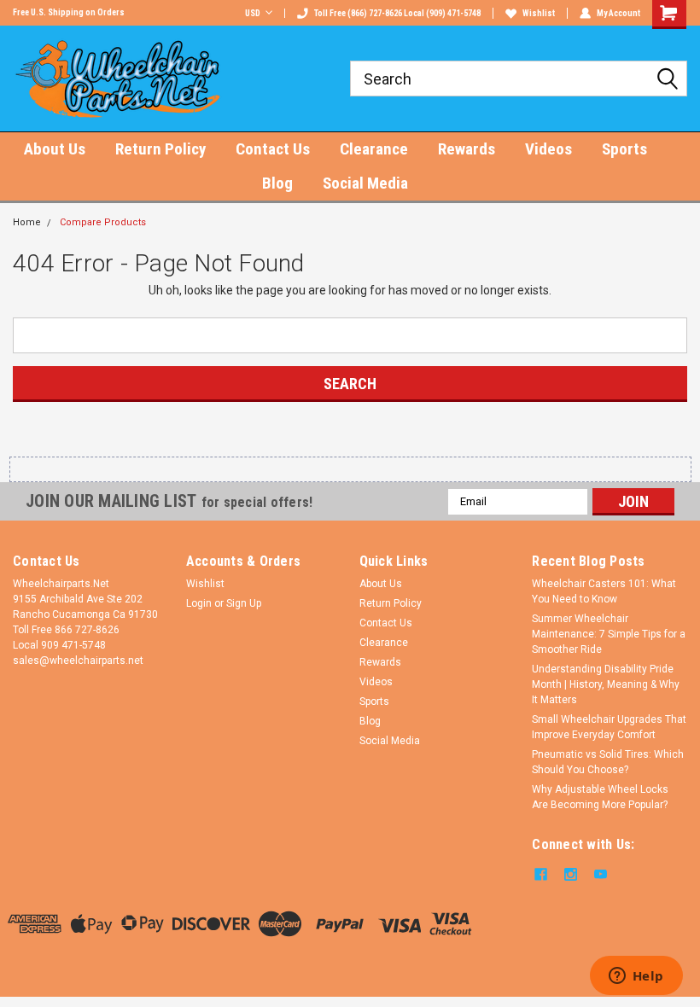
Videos (548, 149)
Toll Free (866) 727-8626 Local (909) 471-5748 (397, 13)
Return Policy (160, 149)
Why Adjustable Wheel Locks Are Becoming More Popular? (600, 797)
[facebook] (540, 874)
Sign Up (243, 603)
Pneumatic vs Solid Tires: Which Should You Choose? (608, 762)
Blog (277, 183)
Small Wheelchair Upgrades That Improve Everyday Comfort (609, 727)
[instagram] (570, 874)
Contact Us (273, 149)
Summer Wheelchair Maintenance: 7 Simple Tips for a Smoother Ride (608, 634)
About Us (54, 149)
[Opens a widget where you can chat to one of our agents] (636, 977)
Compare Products (103, 222)
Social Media (365, 183)
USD (252, 13)
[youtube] (600, 874)
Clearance (374, 149)
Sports (624, 149)
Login (199, 603)
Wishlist (538, 13)
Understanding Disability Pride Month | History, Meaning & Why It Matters (606, 684)
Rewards (466, 149)
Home (27, 222)
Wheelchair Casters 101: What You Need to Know (604, 591)
